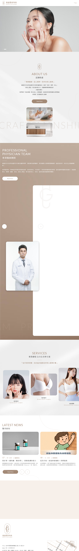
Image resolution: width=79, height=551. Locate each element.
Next (40, 226)
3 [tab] (24, 254)
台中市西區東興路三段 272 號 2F (15, 545)
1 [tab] (20, 254)
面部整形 (16, 401)
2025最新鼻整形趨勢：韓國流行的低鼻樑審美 (57, 461)
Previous (4, 226)
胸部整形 (44, 398)
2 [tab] (21, 254)
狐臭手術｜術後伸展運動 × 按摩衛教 (15, 461)
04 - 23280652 (10, 548)
